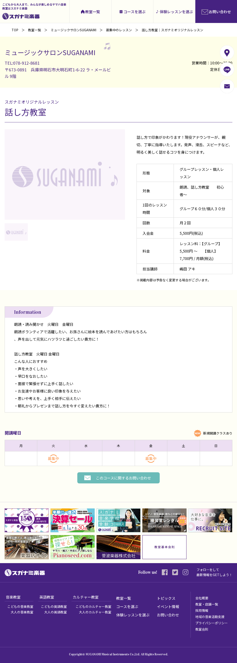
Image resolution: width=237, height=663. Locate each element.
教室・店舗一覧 (206, 604)
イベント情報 (168, 606)
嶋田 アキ (187, 269)
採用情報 (201, 610)
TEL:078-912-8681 (22, 63)
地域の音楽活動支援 (210, 616)
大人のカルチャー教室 (95, 612)
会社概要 (201, 598)
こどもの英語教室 (54, 606)
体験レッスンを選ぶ (176, 11)
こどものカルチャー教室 (93, 606)
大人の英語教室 (55, 612)
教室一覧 (92, 11)
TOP (15, 30)
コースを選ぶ (135, 11)
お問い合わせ (168, 615)
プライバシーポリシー (211, 623)
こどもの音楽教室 (20, 606)
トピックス (166, 598)
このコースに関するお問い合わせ (123, 478)
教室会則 (201, 629)
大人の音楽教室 (22, 612)
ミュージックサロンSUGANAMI (73, 30)
